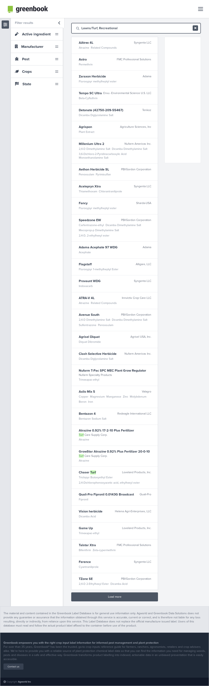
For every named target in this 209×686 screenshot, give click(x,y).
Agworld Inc (24, 681)
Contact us (13, 666)
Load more (114, 597)
